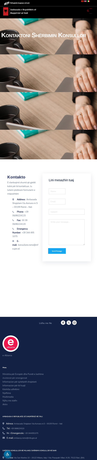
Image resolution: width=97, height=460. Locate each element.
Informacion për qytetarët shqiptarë (20, 381)
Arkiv (5, 404)
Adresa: (34, 423)
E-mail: (22, 438)
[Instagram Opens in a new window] (74, 322)
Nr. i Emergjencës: (22, 433)
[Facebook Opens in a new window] (63, 322)
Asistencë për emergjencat (15, 378)
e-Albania (7, 355)
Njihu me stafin (10, 400)
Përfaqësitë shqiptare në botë (19, 3)
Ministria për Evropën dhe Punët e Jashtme (23, 374)
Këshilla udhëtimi (11, 389)
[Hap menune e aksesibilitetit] (7, 454)
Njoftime (7, 393)
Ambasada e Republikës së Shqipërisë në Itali (23, 11)
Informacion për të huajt (14, 385)
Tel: (15, 428)
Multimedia (8, 396)
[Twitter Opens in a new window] (69, 322)
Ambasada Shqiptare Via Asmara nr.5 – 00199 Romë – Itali (25, 203)
